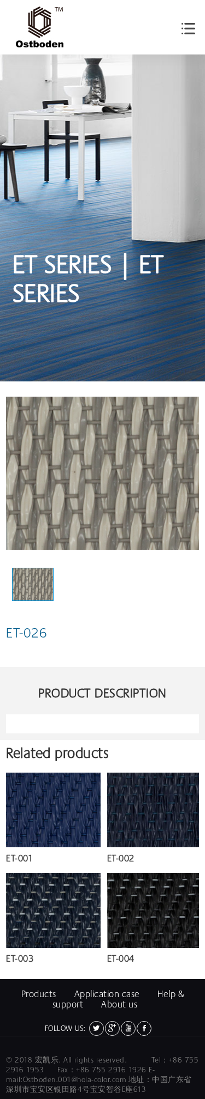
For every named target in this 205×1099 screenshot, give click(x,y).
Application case (107, 994)
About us (119, 1004)
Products (38, 994)
